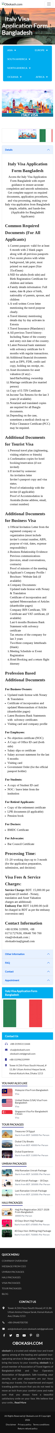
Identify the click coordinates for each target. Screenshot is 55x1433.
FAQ (7, 962)
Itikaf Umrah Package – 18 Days (31, 1180)
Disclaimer (11, 1424)
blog (5, 1293)
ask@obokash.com (17, 1328)
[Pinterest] (31, 1335)
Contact (9, 971)
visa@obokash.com (20, 1049)
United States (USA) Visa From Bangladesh (31, 1101)
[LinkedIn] (17, 1335)
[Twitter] (11, 1335)
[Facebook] (4, 1335)
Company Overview (15, 1260)
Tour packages (11, 1288)
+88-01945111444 (20, 1043)
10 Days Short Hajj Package (29, 1220)
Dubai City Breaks (24, 1141)
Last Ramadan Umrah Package (31, 1190)
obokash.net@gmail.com (22, 1053)
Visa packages (11, 1282)
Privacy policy (24, 1424)
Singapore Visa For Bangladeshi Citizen (31, 1112)
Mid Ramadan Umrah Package (31, 1170)
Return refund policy (27, 1428)
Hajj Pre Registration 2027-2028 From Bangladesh (32, 1210)
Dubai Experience (24, 1151)
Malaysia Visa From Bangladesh (31, 1090)
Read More (20, 1402)
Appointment (12, 980)
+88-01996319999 (19, 1059)
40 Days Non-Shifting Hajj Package (33, 1230)
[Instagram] (37, 1335)
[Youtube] (24, 1335)
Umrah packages (13, 1271)
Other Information (15, 953)
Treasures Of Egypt (25, 1131)
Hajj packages (11, 1277)
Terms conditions (41, 1424)
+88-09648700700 (18, 1322)
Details (9, 149)
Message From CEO (14, 1266)
